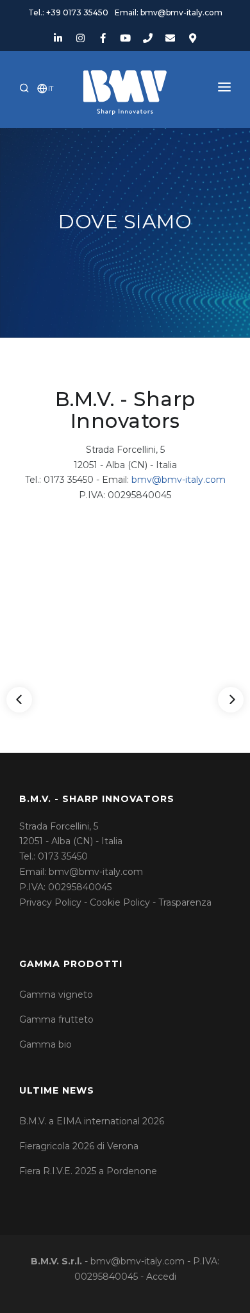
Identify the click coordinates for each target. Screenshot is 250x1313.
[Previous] (19, 699)
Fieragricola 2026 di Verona (78, 1146)
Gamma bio (45, 1044)
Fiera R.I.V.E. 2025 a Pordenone (88, 1171)
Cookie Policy (120, 902)
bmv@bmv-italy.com (178, 479)
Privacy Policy (50, 902)
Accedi (161, 1276)
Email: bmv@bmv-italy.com (168, 12)
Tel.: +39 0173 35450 (68, 12)
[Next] (231, 699)
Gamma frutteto (56, 1019)
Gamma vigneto (56, 994)
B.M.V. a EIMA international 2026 (91, 1121)
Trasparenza (185, 902)
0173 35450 (63, 856)
